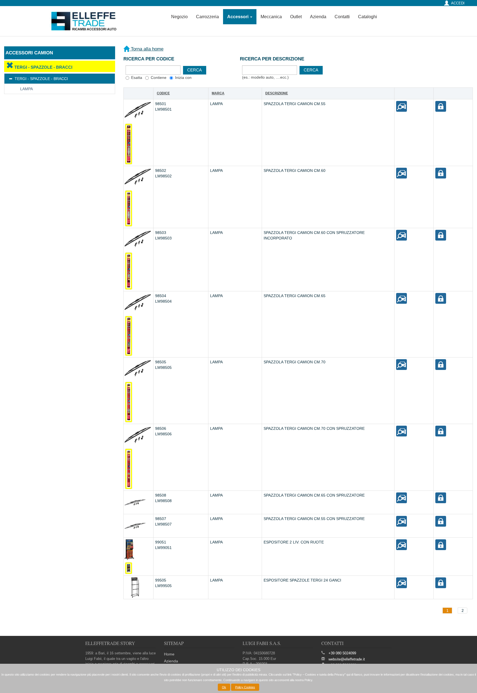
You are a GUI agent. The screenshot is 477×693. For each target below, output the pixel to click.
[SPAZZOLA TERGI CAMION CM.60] (401, 172)
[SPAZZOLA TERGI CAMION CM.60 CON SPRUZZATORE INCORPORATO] (401, 235)
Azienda (318, 16)
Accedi (458, 3)
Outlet (296, 16)
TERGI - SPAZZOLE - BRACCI (42, 67)
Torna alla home (146, 49)
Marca (218, 93)
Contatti (342, 16)
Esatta (136, 77)
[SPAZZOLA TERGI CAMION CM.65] (401, 298)
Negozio (179, 16)
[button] (194, 70)
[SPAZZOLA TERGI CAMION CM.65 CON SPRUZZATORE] (401, 497)
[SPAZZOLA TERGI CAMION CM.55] (401, 106)
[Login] (440, 106)
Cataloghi (367, 16)
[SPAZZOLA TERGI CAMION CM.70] (401, 364)
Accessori (238, 16)
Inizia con (183, 77)
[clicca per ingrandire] (128, 144)
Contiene (158, 77)
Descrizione (276, 93)
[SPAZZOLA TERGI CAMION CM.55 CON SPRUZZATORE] (401, 521)
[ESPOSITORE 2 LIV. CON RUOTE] (401, 544)
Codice (163, 93)
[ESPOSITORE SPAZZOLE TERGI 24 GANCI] (401, 582)
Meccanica (271, 16)
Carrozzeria (207, 16)
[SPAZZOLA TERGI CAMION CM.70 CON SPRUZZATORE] (401, 431)
